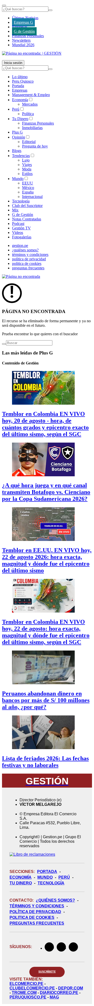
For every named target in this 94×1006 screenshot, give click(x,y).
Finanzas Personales (28, 36)
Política (28, 114)
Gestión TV (21, 228)
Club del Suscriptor (27, 205)
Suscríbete (47, 971)
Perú (15, 109)
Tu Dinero (20, 119)
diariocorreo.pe (59, 993)
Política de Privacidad (35, 912)
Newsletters (21, 40)
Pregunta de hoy (35, 146)
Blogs (16, 151)
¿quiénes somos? (25, 250)
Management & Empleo (31, 95)
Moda (26, 169)
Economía (20, 100)
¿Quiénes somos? (55, 900)
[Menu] (4, 5)
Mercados (30, 104)
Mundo (18, 178)
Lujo (26, 160)
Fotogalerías (21, 237)
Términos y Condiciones (37, 906)
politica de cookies (26, 263)
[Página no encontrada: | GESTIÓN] (31, 53)
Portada (18, 86)
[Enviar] (50, 10)
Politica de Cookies (32, 917)
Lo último (20, 77)
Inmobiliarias (32, 128)
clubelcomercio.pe (32, 988)
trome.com (24, 993)
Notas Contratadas (26, 219)
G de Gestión (24, 31)
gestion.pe (20, 245)
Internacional (32, 196)
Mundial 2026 (23, 45)
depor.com (70, 988)
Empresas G (23, 22)
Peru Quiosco (23, 81)
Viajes (27, 165)
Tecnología (21, 201)
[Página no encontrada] (21, 276)
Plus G (17, 132)
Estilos (27, 173)
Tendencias (21, 156)
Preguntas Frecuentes (37, 923)
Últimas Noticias (25, 18)
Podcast (18, 223)
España (28, 192)
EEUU (27, 183)
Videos (17, 232)
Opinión (18, 137)
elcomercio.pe (26, 984)
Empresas (19, 27)
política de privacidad (29, 259)
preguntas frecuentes (28, 268)
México (28, 187)
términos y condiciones (30, 254)
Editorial (29, 142)
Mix (15, 210)
